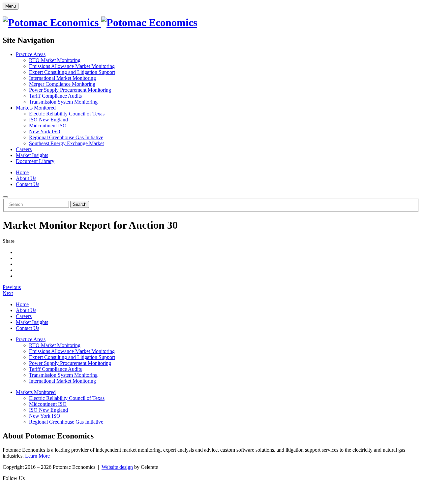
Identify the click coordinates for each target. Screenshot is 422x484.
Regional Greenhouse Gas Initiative (66, 137)
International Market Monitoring (62, 78)
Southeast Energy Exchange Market (66, 143)
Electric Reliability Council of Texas (67, 113)
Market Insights (32, 155)
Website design (117, 467)
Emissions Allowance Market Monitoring (72, 66)
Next (8, 293)
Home (22, 172)
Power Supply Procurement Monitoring (70, 90)
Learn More (37, 456)
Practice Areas (30, 54)
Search (79, 204)
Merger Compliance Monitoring (62, 84)
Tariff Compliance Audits (55, 96)
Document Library (35, 161)
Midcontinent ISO (48, 125)
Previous (12, 287)
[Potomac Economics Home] (100, 22)
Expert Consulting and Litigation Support (72, 72)
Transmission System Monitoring (63, 102)
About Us (26, 178)
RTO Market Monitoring (54, 60)
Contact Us (27, 184)
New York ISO (44, 131)
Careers (24, 149)
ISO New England (48, 119)
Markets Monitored (36, 108)
